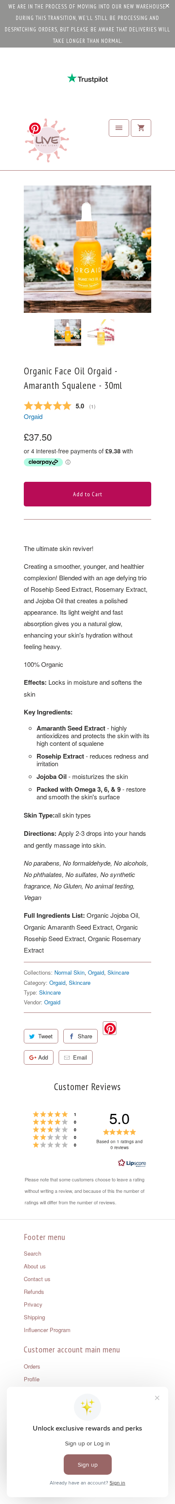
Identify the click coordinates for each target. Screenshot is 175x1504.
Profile (32, 1379)
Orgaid (33, 416)
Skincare (118, 972)
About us (35, 1266)
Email (80, 1057)
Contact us (37, 1279)
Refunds (34, 1292)
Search (32, 1253)
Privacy (33, 1304)
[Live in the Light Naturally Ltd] (47, 142)
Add (43, 1057)
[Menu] (119, 128)
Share (85, 1036)
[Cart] (141, 128)
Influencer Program (47, 1330)
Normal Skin (69, 972)
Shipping (34, 1317)
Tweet (45, 1036)
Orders (32, 1366)
